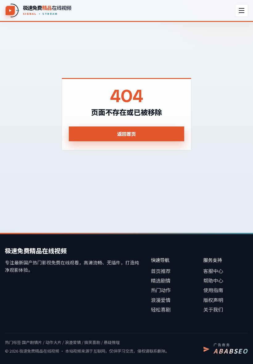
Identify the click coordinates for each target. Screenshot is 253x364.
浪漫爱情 (161, 300)
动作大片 (53, 342)
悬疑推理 (112, 342)
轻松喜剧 (161, 309)
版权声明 (213, 300)
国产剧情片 (32, 342)
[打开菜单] (241, 10)
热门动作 (161, 290)
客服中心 (213, 271)
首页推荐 (161, 271)
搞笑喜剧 (92, 342)
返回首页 (126, 133)
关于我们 (213, 309)
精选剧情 (161, 280)
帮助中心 (213, 280)
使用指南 (213, 290)
